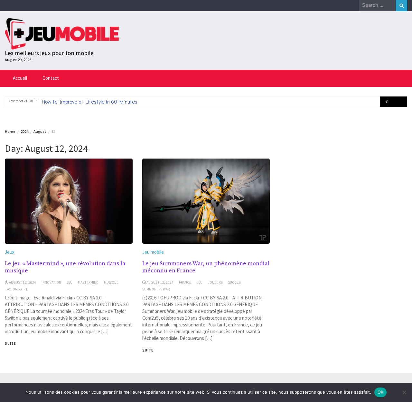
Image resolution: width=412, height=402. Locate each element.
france (185, 282)
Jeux (9, 252)
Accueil (20, 78)
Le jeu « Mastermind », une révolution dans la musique (65, 267)
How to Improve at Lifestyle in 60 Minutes (89, 101)
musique (111, 282)
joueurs (215, 282)
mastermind (88, 282)
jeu (69, 282)
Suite (10, 343)
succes (234, 282)
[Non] (404, 392)
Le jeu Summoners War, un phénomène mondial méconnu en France (206, 267)
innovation (51, 282)
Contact (50, 78)
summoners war (156, 289)
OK (381, 392)
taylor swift (16, 289)
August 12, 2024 (22, 282)
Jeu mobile (153, 252)
